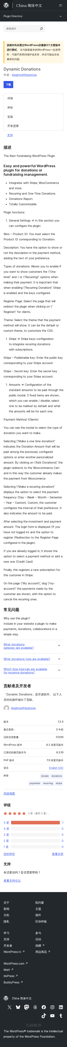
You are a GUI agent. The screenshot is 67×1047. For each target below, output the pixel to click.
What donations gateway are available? (19, 646)
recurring (48, 783)
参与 (38, 933)
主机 (6, 915)
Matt (9, 969)
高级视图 (9, 793)
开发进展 (13, 126)
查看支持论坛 (12, 880)
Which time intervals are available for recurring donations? (25, 671)
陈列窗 (39, 902)
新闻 (6, 909)
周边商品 (42, 952)
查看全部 (57, 854)
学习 (6, 933)
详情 (10, 98)
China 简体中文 (22, 998)
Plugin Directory (13, 16)
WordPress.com (16, 963)
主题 (38, 909)
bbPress (11, 976)
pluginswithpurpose (24, 75)
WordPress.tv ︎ (14, 952)
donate (45, 776)
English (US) (56, 767)
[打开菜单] (61, 5)
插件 (38, 915)
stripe (59, 783)
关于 (6, 902)
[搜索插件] (41, 28)
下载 (8, 84)
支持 (10, 135)
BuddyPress (13, 982)
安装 (10, 117)
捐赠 (40, 945)
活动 (38, 939)
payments (35, 783)
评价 (10, 107)
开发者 (8, 945)
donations (56, 776)
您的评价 (9, 854)
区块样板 (41, 921)
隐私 (6, 921)
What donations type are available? (27, 659)
